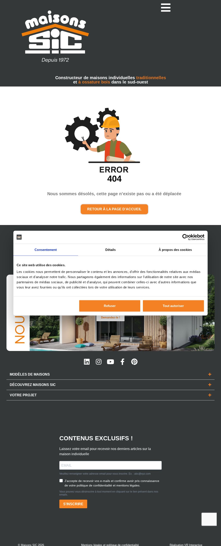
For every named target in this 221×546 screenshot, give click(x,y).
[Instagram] (98, 362)
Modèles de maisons (30, 374)
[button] (110, 374)
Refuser (110, 306)
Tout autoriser (173, 306)
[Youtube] (110, 362)
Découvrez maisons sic (33, 385)
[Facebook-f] (122, 362)
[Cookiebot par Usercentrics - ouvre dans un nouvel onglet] (185, 237)
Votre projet (23, 395)
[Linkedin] (87, 362)
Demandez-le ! (110, 317)
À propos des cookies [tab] (175, 249)
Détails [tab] (110, 249)
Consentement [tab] (46, 249)
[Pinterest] (134, 362)
